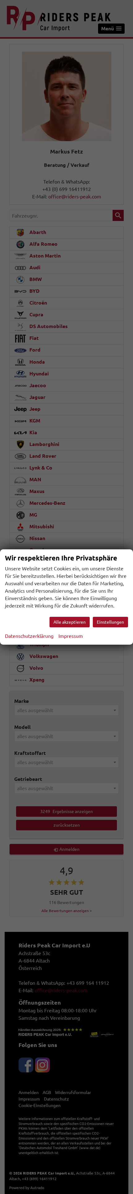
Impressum (70, 636)
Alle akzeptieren (70, 622)
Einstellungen (110, 622)
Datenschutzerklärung (29, 636)
